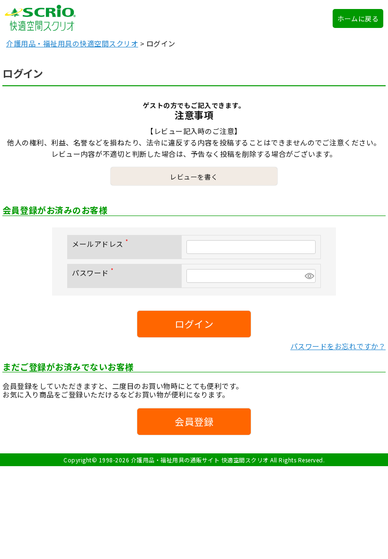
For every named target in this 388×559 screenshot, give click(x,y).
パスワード (94, 273)
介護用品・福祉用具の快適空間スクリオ (72, 43)
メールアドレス (102, 244)
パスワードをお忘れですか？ (338, 346)
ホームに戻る (358, 18)
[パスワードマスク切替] (308, 276)
